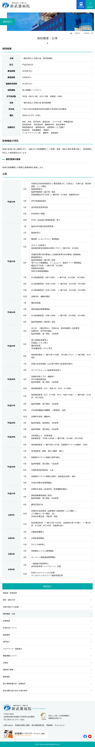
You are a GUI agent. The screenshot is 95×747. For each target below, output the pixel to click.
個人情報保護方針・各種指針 (14, 683)
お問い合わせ (8, 725)
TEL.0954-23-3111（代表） (14, 720)
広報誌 (5, 662)
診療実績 (6, 621)
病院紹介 (78, 33)
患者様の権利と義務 (22, 725)
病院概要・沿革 (9, 614)
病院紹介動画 (8, 669)
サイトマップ (59, 725)
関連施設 (6, 676)
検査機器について (10, 655)
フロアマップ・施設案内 (12, 648)
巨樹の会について (10, 627)
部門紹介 (6, 641)
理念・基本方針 (9, 600)
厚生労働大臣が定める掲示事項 (15, 690)
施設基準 (6, 635)
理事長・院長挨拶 (10, 593)
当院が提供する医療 (11, 607)
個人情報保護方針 (38, 725)
